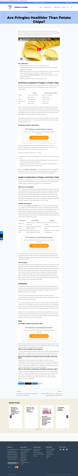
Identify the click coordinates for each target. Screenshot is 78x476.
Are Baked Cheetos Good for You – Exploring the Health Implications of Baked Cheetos (51, 393)
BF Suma (63, 7)
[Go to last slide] (11, 416)
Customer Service (49, 450)
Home (41, 7)
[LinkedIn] (1, 238)
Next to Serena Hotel (37, 452)
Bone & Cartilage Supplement (23, 459)
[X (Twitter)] (1, 235)
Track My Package (49, 454)
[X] (69, 3)
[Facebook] (67, 3)
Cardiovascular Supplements (26, 449)
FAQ (47, 457)
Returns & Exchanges (50, 449)
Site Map (35, 456)
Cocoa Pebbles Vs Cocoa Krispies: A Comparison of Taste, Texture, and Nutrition (27, 393)
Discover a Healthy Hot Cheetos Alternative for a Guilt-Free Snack (15, 411)
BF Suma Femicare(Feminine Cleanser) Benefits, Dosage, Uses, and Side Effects (46, 420)
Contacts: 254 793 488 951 (38, 454)
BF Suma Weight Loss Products (24, 463)
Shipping (48, 456)
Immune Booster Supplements (23, 456)
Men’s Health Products (24, 450)
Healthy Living (57, 7)
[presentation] (47, 409)
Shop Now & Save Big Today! (39, 137)
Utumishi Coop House (37, 449)
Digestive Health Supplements (23, 453)
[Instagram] (71, 3)
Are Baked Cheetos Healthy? (61, 409)
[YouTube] (66, 449)
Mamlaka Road (36, 450)
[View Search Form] (71, 7)
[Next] (67, 416)
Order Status (48, 452)
